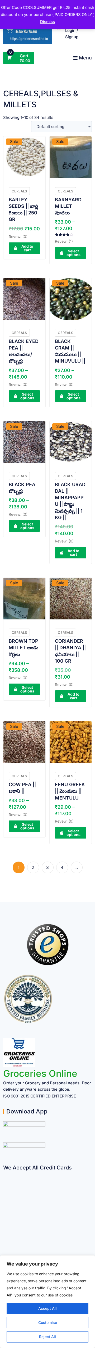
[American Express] (5, 1174)
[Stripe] (5, 1235)
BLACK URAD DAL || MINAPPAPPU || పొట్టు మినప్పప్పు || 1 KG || (70, 501)
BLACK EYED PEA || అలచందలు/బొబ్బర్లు (24, 351)
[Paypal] (5, 1204)
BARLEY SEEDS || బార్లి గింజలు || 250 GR (23, 209)
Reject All (47, 1336)
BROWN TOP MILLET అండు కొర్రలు (23, 647)
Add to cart (27, 248)
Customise (47, 1322)
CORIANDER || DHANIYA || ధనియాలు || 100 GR (70, 651)
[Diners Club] (5, 1215)
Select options (73, 253)
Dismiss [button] (47, 21)
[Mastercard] (5, 1184)
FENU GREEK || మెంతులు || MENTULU (70, 791)
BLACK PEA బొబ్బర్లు (22, 488)
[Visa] (5, 1194)
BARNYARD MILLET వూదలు (68, 206)
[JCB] (5, 1245)
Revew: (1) (64, 241)
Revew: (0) (18, 236)
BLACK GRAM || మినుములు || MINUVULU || (70, 351)
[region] (47, 1301)
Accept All (47, 1308)
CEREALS (19, 191)
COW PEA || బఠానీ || (22, 788)
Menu (85, 57)
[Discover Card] (5, 1225)
